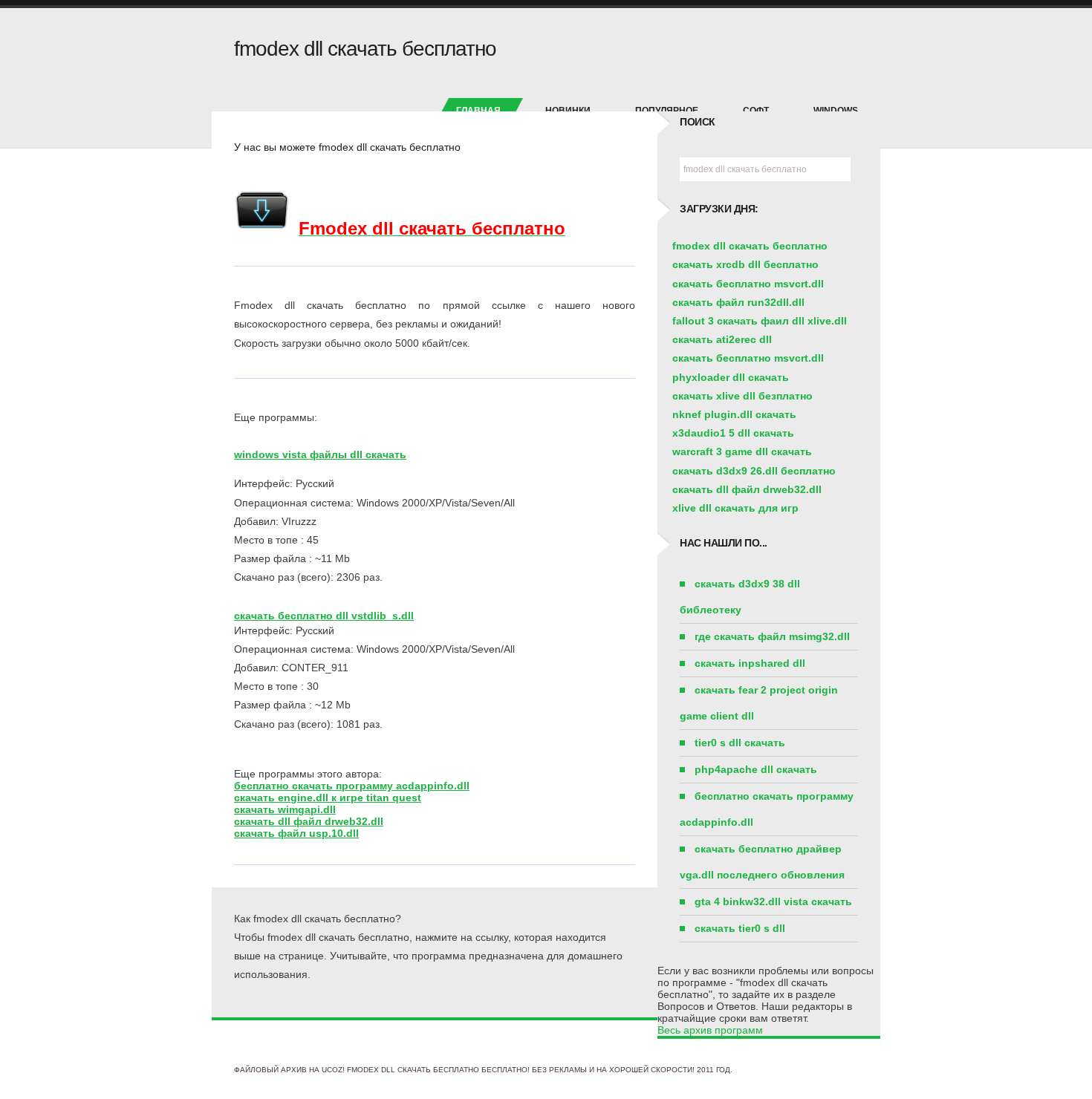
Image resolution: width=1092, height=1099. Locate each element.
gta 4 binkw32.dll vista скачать (773, 901)
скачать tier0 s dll (740, 928)
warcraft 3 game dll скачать (742, 451)
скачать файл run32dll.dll (738, 302)
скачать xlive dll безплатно (742, 396)
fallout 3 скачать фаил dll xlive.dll (759, 321)
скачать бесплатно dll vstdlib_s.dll (324, 616)
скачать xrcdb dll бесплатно (745, 264)
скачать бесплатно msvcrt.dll (748, 284)
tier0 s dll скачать (740, 743)
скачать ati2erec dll (722, 339)
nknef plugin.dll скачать (734, 414)
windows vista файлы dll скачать (320, 454)
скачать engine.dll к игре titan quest (327, 797)
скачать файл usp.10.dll (296, 833)
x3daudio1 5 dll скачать (733, 433)
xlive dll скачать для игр (735, 508)
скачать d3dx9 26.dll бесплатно (754, 471)
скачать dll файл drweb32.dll (308, 821)
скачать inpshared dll (750, 663)
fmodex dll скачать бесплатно (750, 246)
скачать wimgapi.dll (285, 809)
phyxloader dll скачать (730, 377)
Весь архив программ (710, 1030)
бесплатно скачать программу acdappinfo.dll (351, 786)
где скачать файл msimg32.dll (772, 636)
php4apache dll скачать (756, 769)
